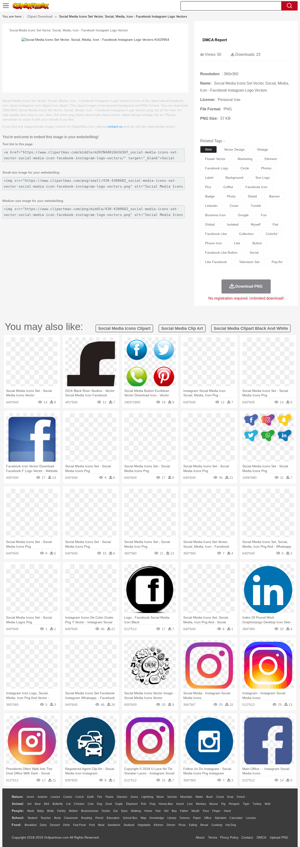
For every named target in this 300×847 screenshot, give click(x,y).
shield (252, 196)
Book (57, 818)
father (184, 811)
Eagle (119, 804)
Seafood (129, 825)
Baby (40, 811)
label (209, 177)
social (254, 252)
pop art (277, 262)
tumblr (256, 206)
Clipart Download (39, 16)
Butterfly (57, 804)
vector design (234, 149)
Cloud (220, 797)
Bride (50, 811)
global (210, 224)
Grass (134, 797)
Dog (99, 804)
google (243, 215)
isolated (233, 224)
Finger (216, 811)
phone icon (213, 243)
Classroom (71, 818)
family (61, 811)
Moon (160, 797)
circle (244, 168)
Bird (46, 804)
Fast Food (79, 825)
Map (143, 818)
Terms (212, 837)
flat (275, 224)
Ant (29, 804)
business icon (215, 215)
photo (231, 196)
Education (113, 818)
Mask (30, 811)
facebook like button (221, 252)
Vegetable (144, 825)
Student (32, 818)
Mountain (186, 797)
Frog (152, 804)
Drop (230, 797)
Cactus (67, 797)
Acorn (30, 797)
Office (207, 818)
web (208, 149)
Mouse (213, 804)
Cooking (216, 825)
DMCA (261, 837)
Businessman (89, 811)
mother (73, 811)
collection (246, 234)
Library (171, 818)
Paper (197, 818)
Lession (251, 818)
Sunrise (172, 797)
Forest (241, 797)
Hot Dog (230, 825)
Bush (209, 797)
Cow (91, 804)
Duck (108, 804)
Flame (109, 797)
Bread (204, 825)
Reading (86, 818)
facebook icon (256, 187)
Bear (38, 804)
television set (249, 262)
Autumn (42, 797)
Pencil (99, 818)
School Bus (130, 818)
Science (185, 818)
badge (210, 196)
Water (199, 797)
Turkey (257, 804)
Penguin (234, 804)
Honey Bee (166, 804)
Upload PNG (279, 837)
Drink (66, 825)
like (237, 243)
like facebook (216, 262)
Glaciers (122, 797)
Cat (68, 804)
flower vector (215, 159)
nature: (17, 797)
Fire (99, 797)
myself (255, 224)
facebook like (216, 234)
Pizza (182, 825)
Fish (143, 804)
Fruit (92, 825)
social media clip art (182, 328)
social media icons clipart (124, 328)
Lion (190, 804)
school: (18, 818)
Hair (158, 811)
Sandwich (114, 825)
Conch (79, 797)
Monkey (201, 804)
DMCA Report (214, 40)
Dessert (55, 825)
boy (174, 811)
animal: (18, 804)
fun (264, 215)
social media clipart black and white (251, 328)
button (257, 243)
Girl (166, 811)
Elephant (132, 804)
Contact (247, 837)
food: (16, 825)
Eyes (124, 811)
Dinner (171, 825)
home (148, 811)
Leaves (55, 797)
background (234, 177)
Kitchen (158, 825)
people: (18, 811)
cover (234, 206)
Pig (223, 804)
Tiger (246, 804)
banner (274, 196)
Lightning (147, 797)
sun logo (262, 177)
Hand (227, 811)
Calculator (236, 818)
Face (206, 811)
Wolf (267, 804)
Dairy (43, 825)
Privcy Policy (229, 837)
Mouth (195, 811)
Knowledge (157, 818)
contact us (115, 126)
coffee (228, 187)
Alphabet (220, 818)
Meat (101, 825)
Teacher (46, 818)
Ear (115, 811)
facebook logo (216, 168)
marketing (245, 159)
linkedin (211, 206)
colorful (271, 234)
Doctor (106, 811)
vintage (262, 149)
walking (136, 811)
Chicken (79, 804)
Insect (180, 804)
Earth (90, 797)
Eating (193, 825)
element (271, 159)
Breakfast (31, 825)
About (200, 837)
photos (266, 168)
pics (208, 187)
